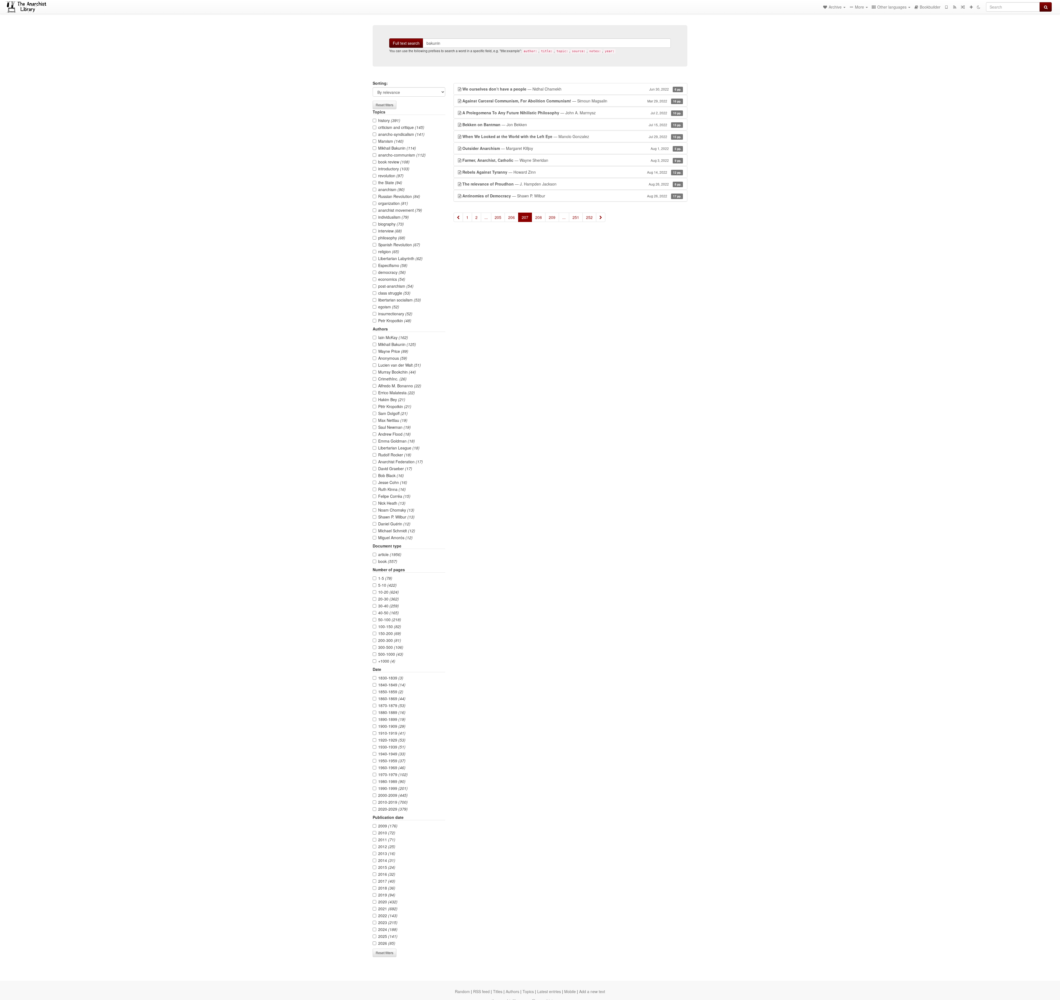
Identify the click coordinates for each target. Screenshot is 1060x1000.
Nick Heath (392, 503)
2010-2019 (393, 802)
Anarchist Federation (400, 461)
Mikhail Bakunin (397, 148)
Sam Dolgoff (393, 413)
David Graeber (395, 468)
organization (393, 203)
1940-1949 (392, 753)
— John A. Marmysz (571, 112)
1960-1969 (392, 767)
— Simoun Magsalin (571, 101)
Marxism (391, 141)
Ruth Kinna (392, 489)
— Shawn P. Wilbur (571, 196)
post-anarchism (396, 286)
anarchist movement (400, 210)
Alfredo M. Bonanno (399, 385)
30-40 (388, 606)
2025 (388, 936)
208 (538, 217)
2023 (388, 922)
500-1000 (390, 654)
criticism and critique (401, 127)
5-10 (387, 585)
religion (388, 251)
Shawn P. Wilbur (396, 517)
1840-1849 (392, 684)
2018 (386, 888)
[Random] (963, 7)
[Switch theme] (978, 7)
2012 (386, 846)
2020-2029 (393, 809)
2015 (386, 867)
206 (511, 217)
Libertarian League (399, 448)
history (389, 120)
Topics (528, 991)
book (387, 561)
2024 (388, 929)
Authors (512, 991)
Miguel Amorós (395, 537)
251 (576, 217)
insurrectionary (395, 313)
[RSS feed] (954, 7)
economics (391, 279)
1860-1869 (392, 698)
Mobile (570, 991)
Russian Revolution (399, 196)
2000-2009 (393, 795)
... (486, 217)
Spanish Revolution (399, 244)
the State (390, 182)
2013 (386, 853)
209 (552, 217)
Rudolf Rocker (394, 454)
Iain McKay (393, 337)
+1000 (386, 661)
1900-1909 (392, 726)
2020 (388, 901)
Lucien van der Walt (399, 365)
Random (462, 991)
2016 (386, 874)
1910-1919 (392, 733)
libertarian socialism (399, 300)
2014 (386, 860)
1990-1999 (393, 788)
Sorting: (380, 83)
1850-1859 (390, 691)
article (389, 554)
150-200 (389, 633)
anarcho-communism (402, 155)
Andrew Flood (394, 434)
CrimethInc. (392, 379)
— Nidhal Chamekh (571, 89)
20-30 (388, 599)
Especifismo (392, 265)
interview (390, 231)
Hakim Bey (391, 399)
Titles (497, 991)
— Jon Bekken (571, 124)
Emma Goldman (396, 441)
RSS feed (481, 991)
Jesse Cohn (392, 482)
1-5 (385, 578)
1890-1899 (392, 719)
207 (525, 217)
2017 (386, 881)
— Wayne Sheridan (571, 160)
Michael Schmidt (396, 530)
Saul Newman (394, 427)
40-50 (388, 612)
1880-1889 (392, 712)
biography (391, 224)
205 (498, 217)
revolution (391, 175)
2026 (386, 943)
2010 (386, 832)
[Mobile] (946, 7)
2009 (388, 826)
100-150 (389, 626)
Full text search (406, 43)
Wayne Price (393, 351)
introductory (393, 168)
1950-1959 (392, 760)
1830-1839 (390, 678)
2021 (388, 908)
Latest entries (549, 991)
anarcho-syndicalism (401, 134)
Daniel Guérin (394, 524)
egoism (388, 306)
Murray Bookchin (397, 372)
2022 (388, 915)
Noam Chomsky (396, 510)
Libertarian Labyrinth (400, 258)
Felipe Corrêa (394, 496)
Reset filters (384, 104)
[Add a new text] (971, 7)
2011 (386, 839)
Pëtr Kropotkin (394, 406)
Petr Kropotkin (394, 320)
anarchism (391, 189)
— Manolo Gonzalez (571, 136)
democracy (392, 272)
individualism (393, 217)
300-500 (390, 647)
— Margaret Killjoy (571, 148)
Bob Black (391, 475)
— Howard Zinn (571, 172)
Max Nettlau (392, 420)
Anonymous (392, 358)
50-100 (389, 619)
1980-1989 (392, 781)
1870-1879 (392, 705)
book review (394, 162)
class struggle (394, 293)
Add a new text (592, 991)
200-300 (389, 640)
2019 (386, 895)
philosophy (391, 237)
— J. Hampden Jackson (571, 184)
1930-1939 (392, 747)
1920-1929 (392, 740)
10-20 (388, 592)
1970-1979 (393, 774)
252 (589, 217)
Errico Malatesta (396, 392)
